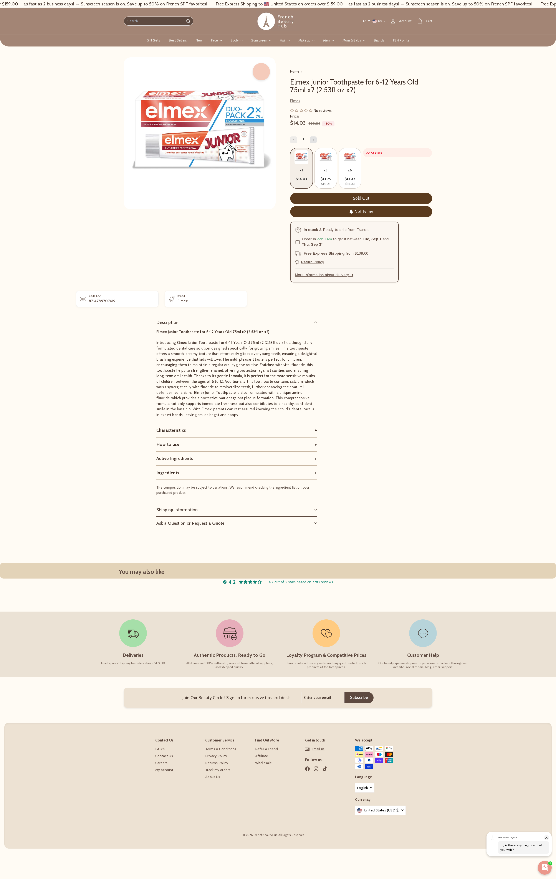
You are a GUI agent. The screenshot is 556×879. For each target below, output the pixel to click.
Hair (283, 40)
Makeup (304, 40)
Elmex (295, 101)
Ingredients (167, 472)
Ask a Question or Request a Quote (190, 523)
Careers (161, 763)
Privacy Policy (216, 756)
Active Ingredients (174, 458)
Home (295, 71)
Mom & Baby (352, 40)
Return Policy (312, 262)
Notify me (363, 211)
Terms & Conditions (220, 749)
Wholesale (263, 763)
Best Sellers (178, 40)
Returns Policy (216, 763)
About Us (212, 777)
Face (215, 40)
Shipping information (177, 509)
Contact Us (164, 756)
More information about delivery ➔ (324, 275)
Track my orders (217, 770)
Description (167, 322)
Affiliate (261, 756)
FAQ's (160, 749)
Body (235, 40)
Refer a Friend (266, 749)
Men (327, 40)
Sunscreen (259, 40)
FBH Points (401, 40)
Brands (379, 40)
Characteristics (171, 430)
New (199, 40)
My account (164, 770)
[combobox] (158, 21)
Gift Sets (153, 40)
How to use (167, 444)
